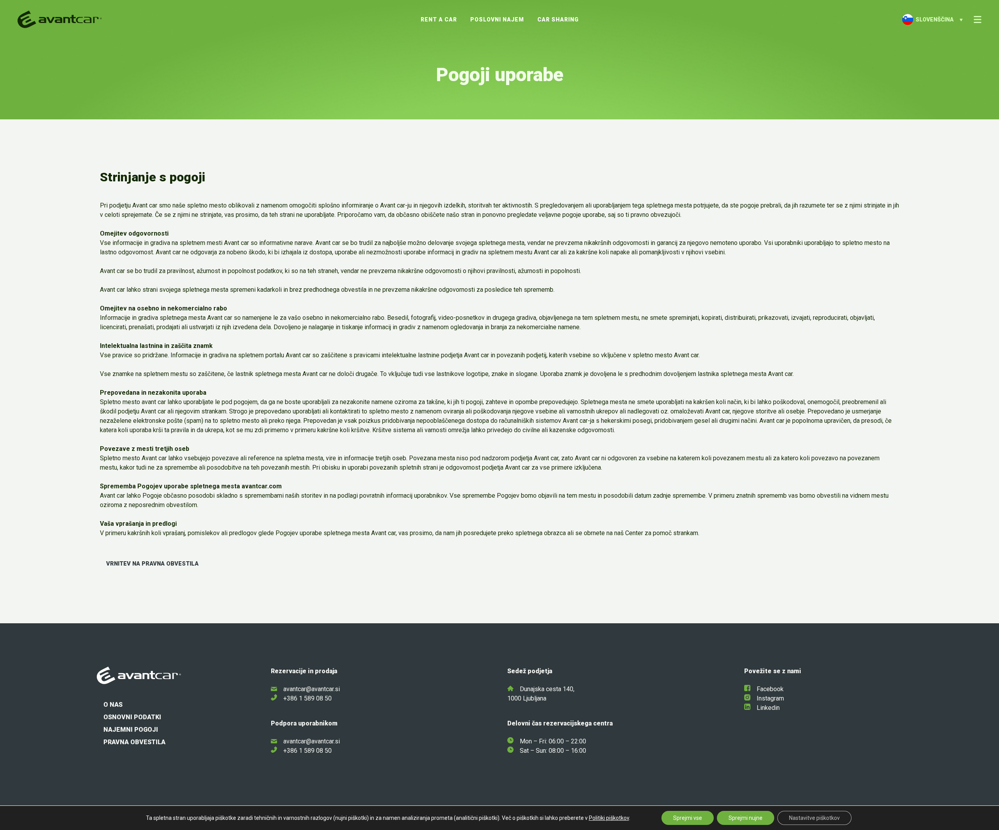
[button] (932, 19)
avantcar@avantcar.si (311, 689)
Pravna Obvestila (134, 742)
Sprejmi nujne (746, 818)
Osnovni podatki (132, 717)
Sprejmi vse (687, 818)
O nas (113, 704)
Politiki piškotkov (609, 818)
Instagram (770, 698)
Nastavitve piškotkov (814, 818)
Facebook (770, 689)
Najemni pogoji (130, 729)
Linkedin (768, 707)
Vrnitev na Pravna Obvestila (152, 563)
